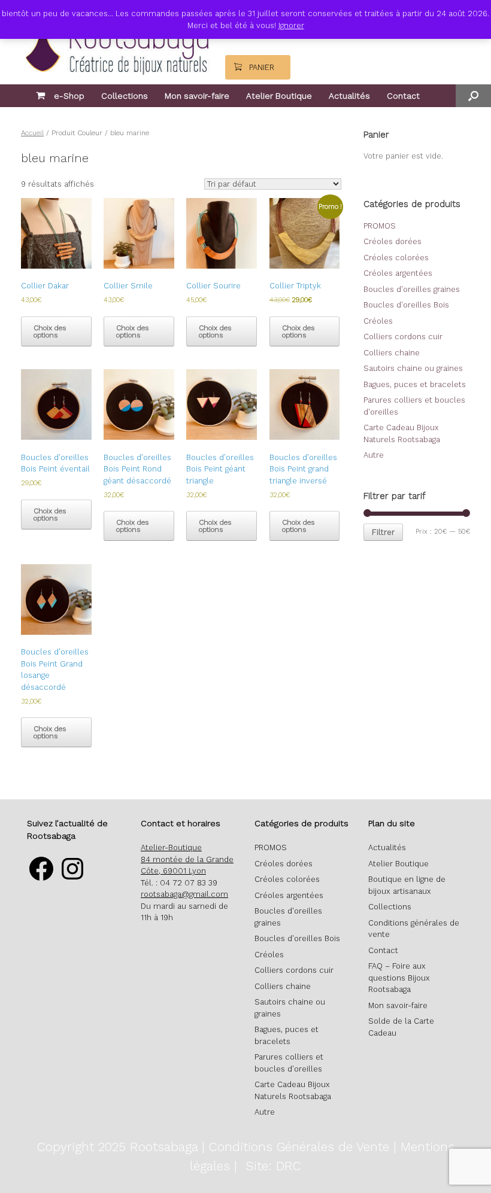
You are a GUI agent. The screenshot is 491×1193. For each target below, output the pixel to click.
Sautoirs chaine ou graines (413, 368)
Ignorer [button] (291, 25)
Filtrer (383, 532)
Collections (124, 96)
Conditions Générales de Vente (299, 1146)
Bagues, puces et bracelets (414, 384)
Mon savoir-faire (197, 96)
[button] (473, 95)
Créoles (378, 320)
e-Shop (69, 96)
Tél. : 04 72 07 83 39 (179, 882)
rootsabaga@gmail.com (184, 894)
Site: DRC (273, 1165)
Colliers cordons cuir (402, 336)
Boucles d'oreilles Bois (406, 304)
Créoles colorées (396, 257)
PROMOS (379, 225)
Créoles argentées (397, 273)
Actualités (349, 96)
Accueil (32, 133)
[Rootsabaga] (115, 40)
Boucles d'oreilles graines (411, 289)
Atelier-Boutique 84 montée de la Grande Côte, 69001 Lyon (187, 859)
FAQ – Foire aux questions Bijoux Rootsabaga (399, 977)
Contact (403, 96)
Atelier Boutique (279, 96)
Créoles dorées (392, 241)
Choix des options (50, 331)
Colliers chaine (391, 352)
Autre (373, 455)
